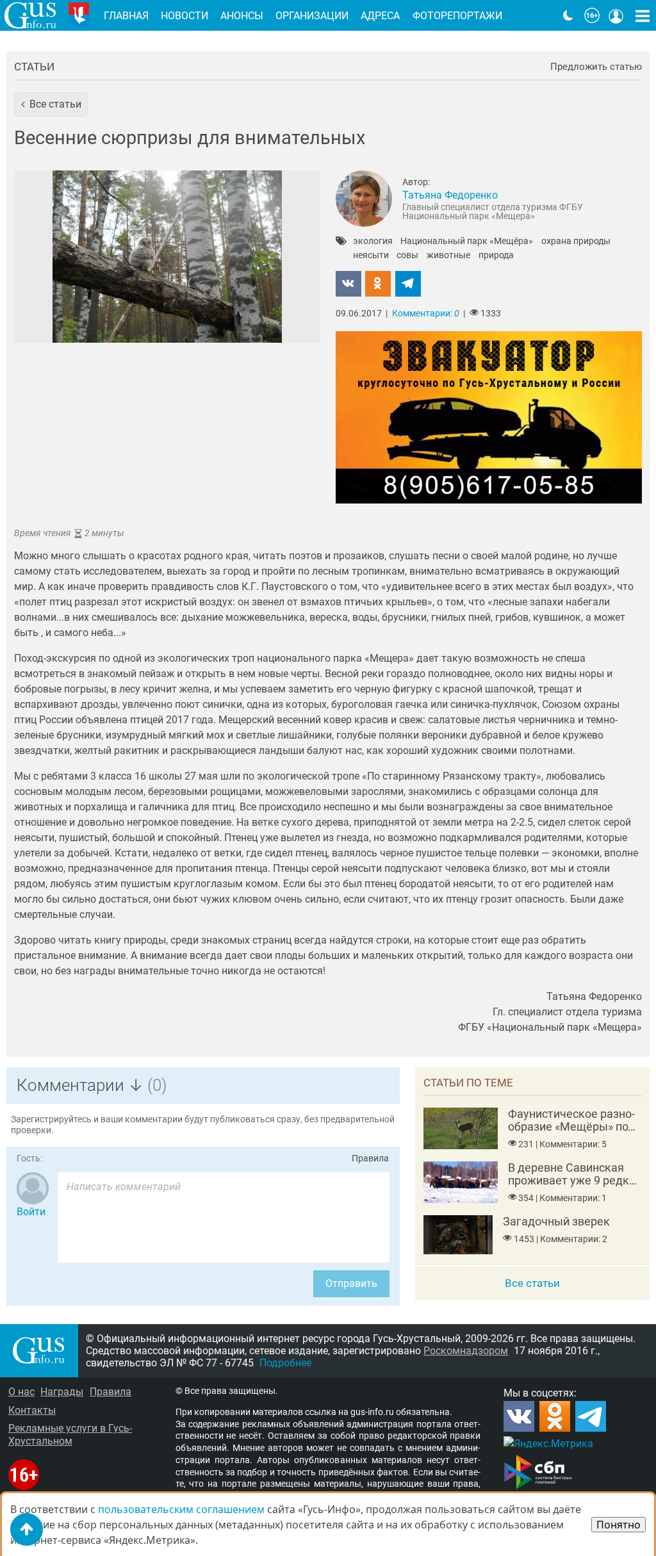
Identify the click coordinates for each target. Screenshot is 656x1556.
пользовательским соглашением (181, 1509)
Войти (31, 1212)
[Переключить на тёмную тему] (568, 15)
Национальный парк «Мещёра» (466, 241)
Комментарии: (425, 313)
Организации (311, 16)
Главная (126, 16)
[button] (51, 104)
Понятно (618, 1525)
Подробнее (285, 1363)
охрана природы (576, 241)
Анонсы (241, 16)
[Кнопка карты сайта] (642, 15)
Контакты (32, 1410)
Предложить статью (596, 66)
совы (407, 255)
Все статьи (532, 1283)
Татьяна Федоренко (450, 195)
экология (373, 241)
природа (496, 255)
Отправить (351, 1283)
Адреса (380, 16)
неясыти (371, 255)
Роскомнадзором (465, 1351)
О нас (21, 1392)
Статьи (34, 66)
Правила (370, 1158)
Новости (184, 16)
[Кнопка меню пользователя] (616, 15)
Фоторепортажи (457, 16)
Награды (61, 1392)
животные (448, 255)
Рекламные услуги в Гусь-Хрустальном (70, 1434)
